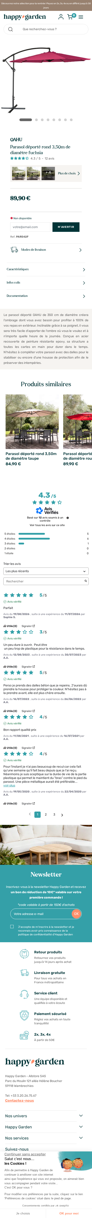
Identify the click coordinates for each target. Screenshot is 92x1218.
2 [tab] (37, 120)
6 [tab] (60, 120)
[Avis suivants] (62, 815)
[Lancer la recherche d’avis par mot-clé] (86, 581)
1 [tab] (25, 119)
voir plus (9, 785)
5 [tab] (54, 120)
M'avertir (66, 227)
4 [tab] (49, 120)
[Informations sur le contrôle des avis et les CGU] (67, 518)
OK (76, 914)
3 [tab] (43, 120)
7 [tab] (66, 120)
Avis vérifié (14, 601)
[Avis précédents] (29, 814)
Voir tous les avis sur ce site (47, 525)
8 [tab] (72, 120)
